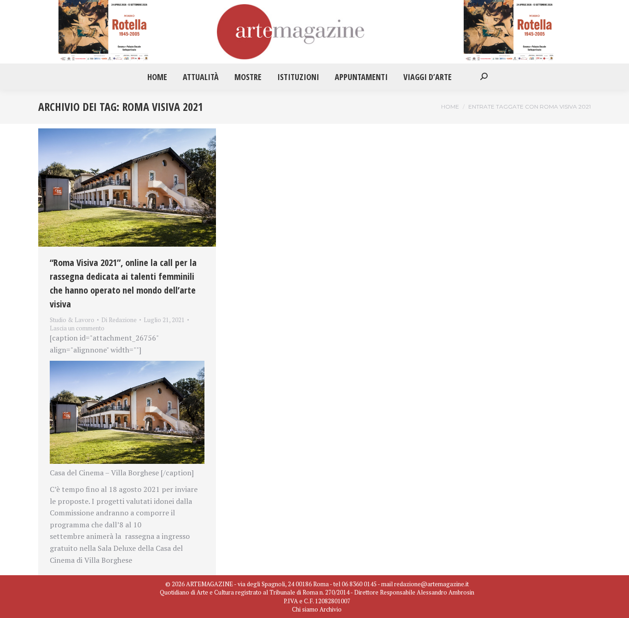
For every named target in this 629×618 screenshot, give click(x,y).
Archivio (331, 609)
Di (119, 320)
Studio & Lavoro (72, 320)
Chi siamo (305, 609)
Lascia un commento (77, 328)
